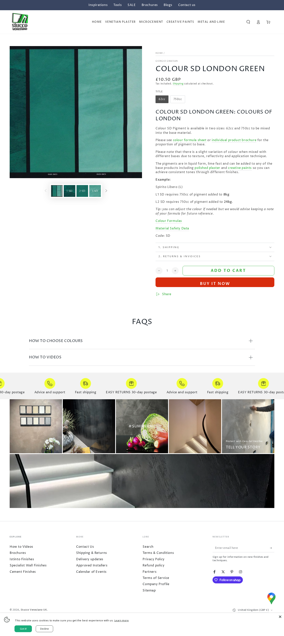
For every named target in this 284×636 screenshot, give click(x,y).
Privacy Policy (153, 559)
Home (159, 53)
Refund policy (153, 565)
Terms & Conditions (158, 553)
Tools (117, 5)
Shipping (178, 83)
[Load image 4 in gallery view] (95, 191)
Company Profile (156, 584)
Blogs (168, 5)
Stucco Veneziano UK (34, 610)
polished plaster (207, 168)
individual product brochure (234, 140)
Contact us (187, 5)
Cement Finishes (23, 572)
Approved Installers (91, 565)
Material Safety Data (172, 228)
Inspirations (98, 5)
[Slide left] (45, 191)
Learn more (121, 620)
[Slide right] (106, 191)
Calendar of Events (91, 572)
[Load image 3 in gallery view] (82, 191)
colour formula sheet (190, 140)
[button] (248, 22)
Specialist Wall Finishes (28, 565)
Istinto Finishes (22, 559)
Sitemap (149, 590)
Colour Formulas (169, 221)
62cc (163, 100)
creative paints (240, 168)
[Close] (280, 617)
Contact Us (85, 547)
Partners (149, 572)
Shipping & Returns (91, 553)
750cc (179, 100)
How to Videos (21, 547)
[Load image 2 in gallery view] (69, 191)
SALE (132, 5)
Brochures (150, 5)
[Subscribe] (270, 548)
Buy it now (215, 283)
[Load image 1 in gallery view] (57, 191)
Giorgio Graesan (167, 61)
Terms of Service (156, 578)
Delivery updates (89, 559)
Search (148, 547)
